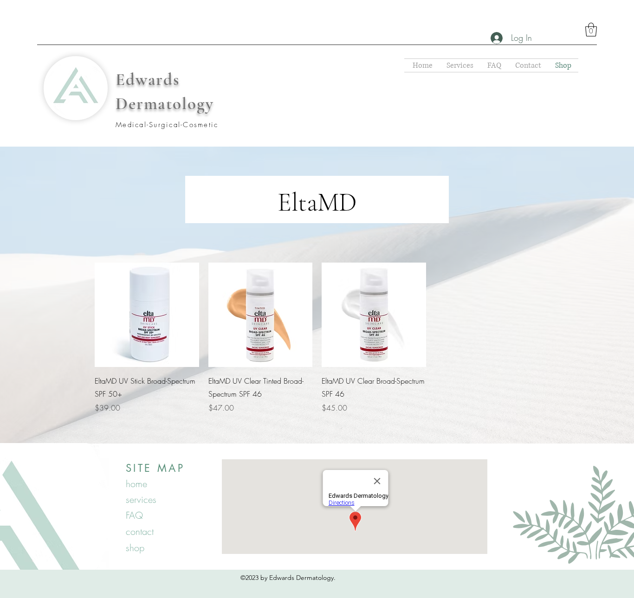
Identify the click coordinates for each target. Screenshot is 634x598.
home (136, 483)
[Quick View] (147, 315)
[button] (591, 30)
